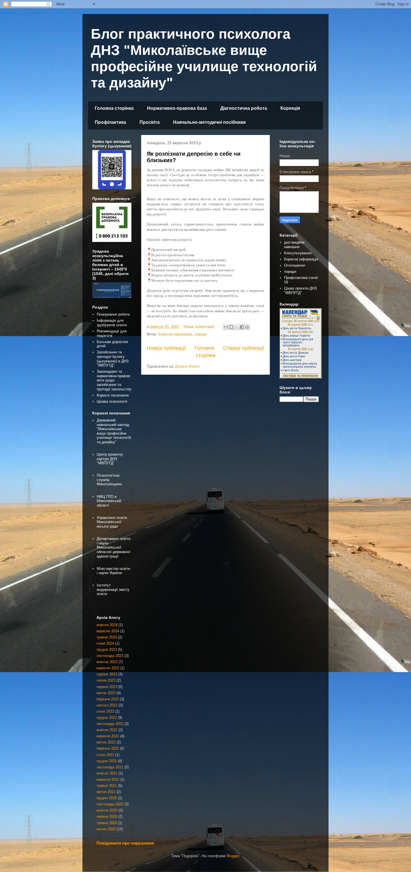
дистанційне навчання (294, 244)
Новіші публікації (166, 348)
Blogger (233, 856)
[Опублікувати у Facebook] (242, 327)
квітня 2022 (105, 742)
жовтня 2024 (106, 625)
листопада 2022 (109, 724)
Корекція (290, 108)
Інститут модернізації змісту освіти (113, 589)
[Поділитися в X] (236, 327)
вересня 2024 (107, 631)
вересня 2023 (107, 668)
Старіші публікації (243, 348)
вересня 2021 (107, 779)
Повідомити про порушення (125, 843)
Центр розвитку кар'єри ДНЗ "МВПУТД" (110, 458)
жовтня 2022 (106, 730)
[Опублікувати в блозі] (231, 327)
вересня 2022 (107, 736)
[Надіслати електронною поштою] (226, 327)
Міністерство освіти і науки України (113, 570)
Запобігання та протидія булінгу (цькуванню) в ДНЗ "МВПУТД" (113, 358)
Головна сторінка (114, 108)
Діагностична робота (243, 108)
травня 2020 (106, 823)
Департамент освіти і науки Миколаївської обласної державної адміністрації (113, 547)
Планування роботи (113, 314)
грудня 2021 (106, 761)
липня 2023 (105, 680)
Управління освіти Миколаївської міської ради (112, 522)
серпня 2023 (106, 674)
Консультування (297, 253)
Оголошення (294, 265)
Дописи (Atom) (187, 366)
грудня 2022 (106, 717)
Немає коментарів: (199, 327)
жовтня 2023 (106, 662)
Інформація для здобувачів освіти (112, 322)
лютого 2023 (106, 705)
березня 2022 (107, 748)
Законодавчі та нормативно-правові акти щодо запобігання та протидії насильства (114, 380)
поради (201, 334)
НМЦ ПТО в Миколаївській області (109, 501)
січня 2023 (105, 711)
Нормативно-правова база (177, 108)
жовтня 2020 (106, 810)
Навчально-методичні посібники (209, 122)
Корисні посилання (113, 395)
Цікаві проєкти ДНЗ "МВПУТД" (300, 290)
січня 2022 (105, 755)
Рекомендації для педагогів (112, 333)
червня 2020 (106, 816)
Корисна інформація (175, 334)
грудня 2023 (106, 649)
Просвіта (150, 122)
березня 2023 (107, 699)
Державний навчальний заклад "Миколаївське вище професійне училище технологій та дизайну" (114, 431)
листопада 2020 (109, 804)
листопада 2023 (109, 656)
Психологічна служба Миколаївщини (109, 479)
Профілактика (110, 122)
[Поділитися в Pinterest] (247, 327)
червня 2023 (106, 687)
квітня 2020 (105, 829)
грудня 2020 (106, 798)
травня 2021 (106, 786)
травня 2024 (106, 637)
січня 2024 (105, 643)
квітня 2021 (105, 792)
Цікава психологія (112, 401)
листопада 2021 (109, 767)
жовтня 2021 (106, 773)
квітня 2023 (105, 693)
